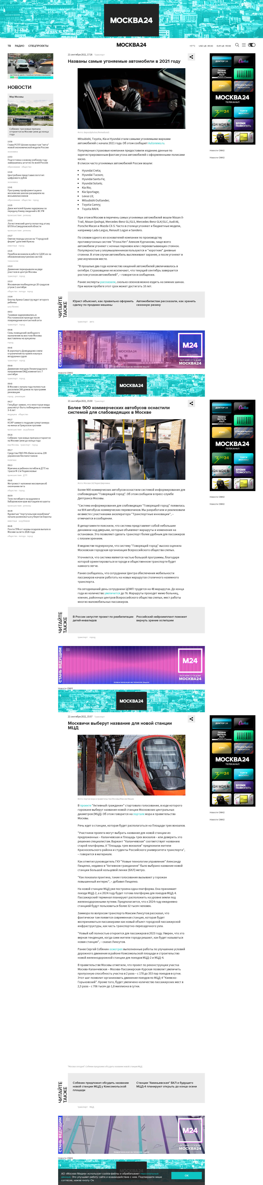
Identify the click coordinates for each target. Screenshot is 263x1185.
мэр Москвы (13, 445)
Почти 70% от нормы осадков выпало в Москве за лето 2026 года (29, 531)
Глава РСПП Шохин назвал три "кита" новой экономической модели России (28, 146)
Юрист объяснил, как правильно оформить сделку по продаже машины (103, 303)
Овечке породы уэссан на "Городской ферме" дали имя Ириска (28, 240)
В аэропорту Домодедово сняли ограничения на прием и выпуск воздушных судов (25, 353)
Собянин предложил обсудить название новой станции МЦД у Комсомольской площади (101, 1086)
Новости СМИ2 (65, 373)
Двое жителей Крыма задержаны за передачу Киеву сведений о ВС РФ (27, 210)
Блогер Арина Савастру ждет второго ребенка (28, 301)
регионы (27, 215)
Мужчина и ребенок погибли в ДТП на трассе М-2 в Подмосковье (28, 470)
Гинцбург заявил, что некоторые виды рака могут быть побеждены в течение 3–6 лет (29, 407)
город (36, 200)
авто (92, 322)
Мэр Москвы (16, 96)
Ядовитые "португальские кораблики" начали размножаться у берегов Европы (29, 515)
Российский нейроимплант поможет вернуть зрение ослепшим (161, 618)
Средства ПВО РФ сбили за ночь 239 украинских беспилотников (27, 454)
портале (138, 814)
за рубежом (28, 430)
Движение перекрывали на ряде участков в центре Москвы (25, 271)
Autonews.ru (156, 143)
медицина (12, 414)
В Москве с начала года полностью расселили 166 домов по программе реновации (27, 389)
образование (14, 167)
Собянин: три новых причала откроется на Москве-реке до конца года (29, 131)
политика (12, 460)
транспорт (13, 276)
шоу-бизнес (13, 307)
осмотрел (116, 949)
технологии (13, 261)
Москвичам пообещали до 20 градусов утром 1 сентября (28, 286)
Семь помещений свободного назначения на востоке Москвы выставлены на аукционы (25, 335)
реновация (20, 396)
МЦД (92, 1107)
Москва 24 (131, 45)
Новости (19, 87)
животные (12, 246)
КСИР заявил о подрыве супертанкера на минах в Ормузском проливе (28, 424)
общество (26, 167)
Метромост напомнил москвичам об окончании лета (27, 485)
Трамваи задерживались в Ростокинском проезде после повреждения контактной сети (25, 317)
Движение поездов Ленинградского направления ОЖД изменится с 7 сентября (27, 371)
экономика (13, 152)
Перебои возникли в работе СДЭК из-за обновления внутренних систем (29, 255)
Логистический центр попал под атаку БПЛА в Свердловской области (29, 225)
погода (22, 291)
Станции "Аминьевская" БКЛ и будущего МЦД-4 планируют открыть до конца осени (166, 1084)
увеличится (112, 593)
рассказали (108, 282)
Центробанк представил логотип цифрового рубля (26, 177)
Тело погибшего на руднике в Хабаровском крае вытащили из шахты (29, 500)
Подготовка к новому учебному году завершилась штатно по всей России (28, 161)
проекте (85, 805)
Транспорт (99, 54)
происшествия (14, 215)
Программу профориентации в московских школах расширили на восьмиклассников (26, 193)
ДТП (25, 475)
